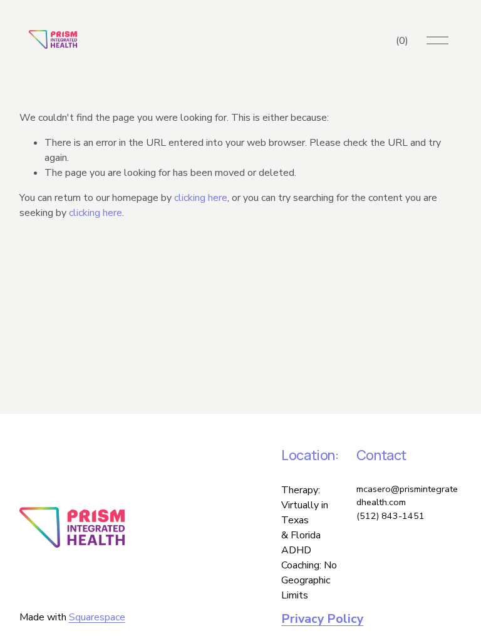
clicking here (200, 198)
